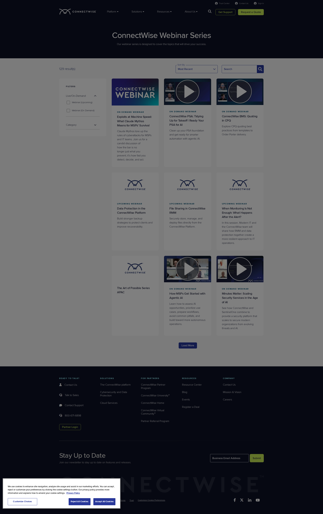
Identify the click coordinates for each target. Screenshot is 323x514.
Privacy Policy (73, 493)
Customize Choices (22, 501)
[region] (61, 493)
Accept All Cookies (104, 501)
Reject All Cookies (79, 501)
